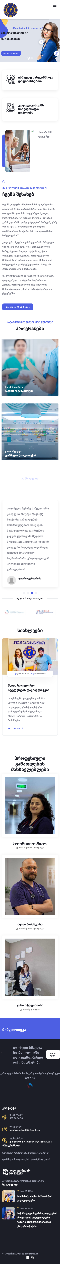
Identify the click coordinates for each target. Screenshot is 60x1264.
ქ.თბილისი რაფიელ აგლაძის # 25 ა (31, 1141)
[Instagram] (32, 1257)
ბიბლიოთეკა (14, 1029)
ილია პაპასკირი (30, 924)
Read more (14, 729)
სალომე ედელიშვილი (30, 843)
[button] (24, 593)
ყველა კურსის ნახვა (18, 307)
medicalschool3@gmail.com (25, 1130)
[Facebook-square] (28, 1257)
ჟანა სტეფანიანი (30, 1005)
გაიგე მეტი (53, 1054)
